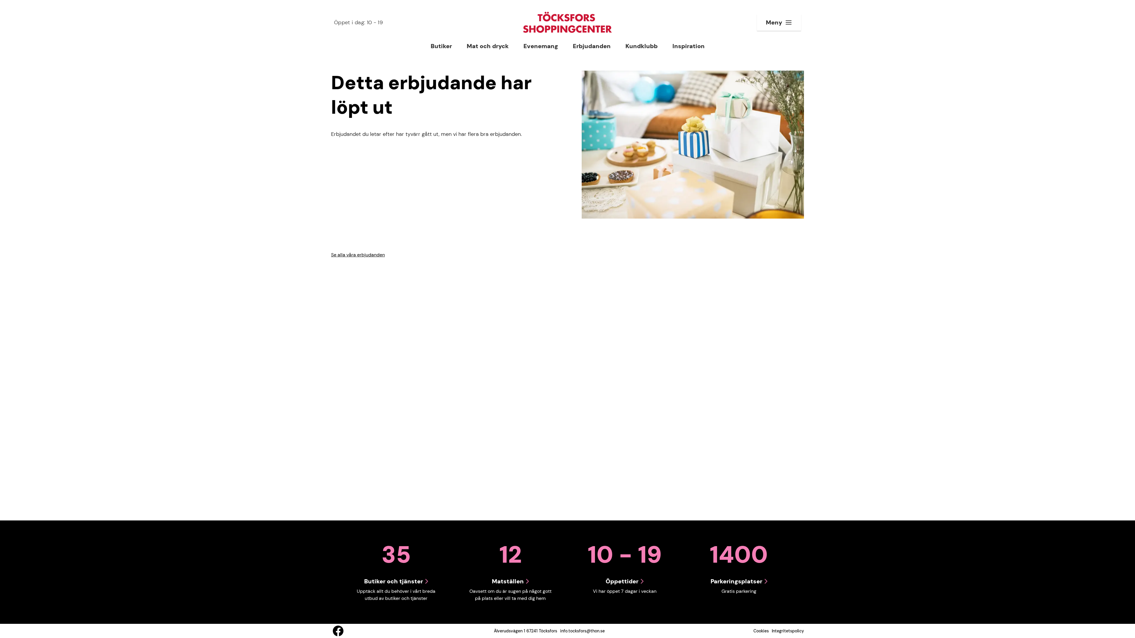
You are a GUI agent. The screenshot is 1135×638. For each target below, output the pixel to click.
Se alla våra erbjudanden (358, 255)
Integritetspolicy (788, 631)
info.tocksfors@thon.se (582, 631)
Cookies (761, 631)
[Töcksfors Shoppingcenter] (567, 22)
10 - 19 (358, 22)
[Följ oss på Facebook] (338, 631)
